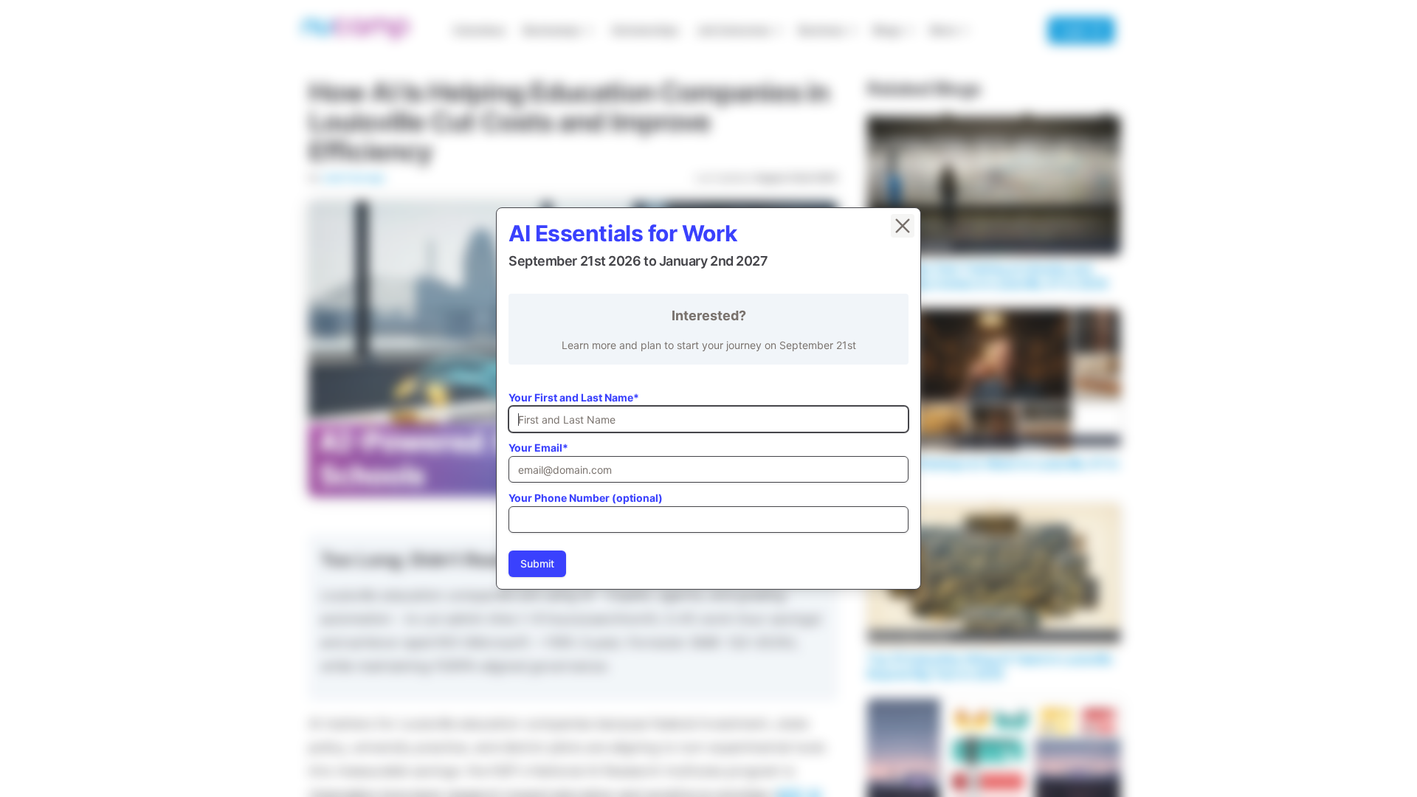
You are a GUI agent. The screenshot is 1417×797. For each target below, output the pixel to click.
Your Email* (538, 447)
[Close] (902, 226)
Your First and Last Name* (573, 397)
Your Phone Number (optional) (585, 497)
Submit (537, 563)
